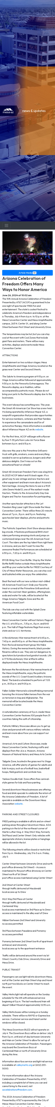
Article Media (27, 272)
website (39, 429)
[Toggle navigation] (6, 225)
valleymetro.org (24, 1064)
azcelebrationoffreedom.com (17, 1089)
